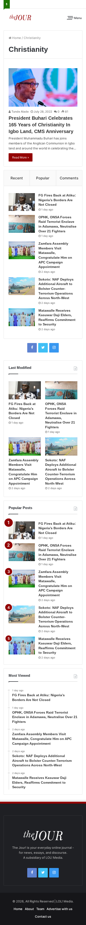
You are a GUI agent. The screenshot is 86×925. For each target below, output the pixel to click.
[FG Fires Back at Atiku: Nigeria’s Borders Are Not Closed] (22, 202)
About (29, 909)
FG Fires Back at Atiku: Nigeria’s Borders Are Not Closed (57, 199)
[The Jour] (20, 17)
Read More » (20, 157)
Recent (17, 178)
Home (16, 38)
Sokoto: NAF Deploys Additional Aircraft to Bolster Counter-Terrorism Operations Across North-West (56, 288)
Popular (42, 178)
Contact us (43, 916)
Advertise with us (59, 909)
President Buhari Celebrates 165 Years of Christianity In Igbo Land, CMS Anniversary (41, 124)
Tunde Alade (20, 111)
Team (40, 909)
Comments (69, 178)
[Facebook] (32, 348)
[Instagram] (54, 348)
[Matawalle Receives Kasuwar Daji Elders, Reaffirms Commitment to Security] (22, 317)
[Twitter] (43, 348)
